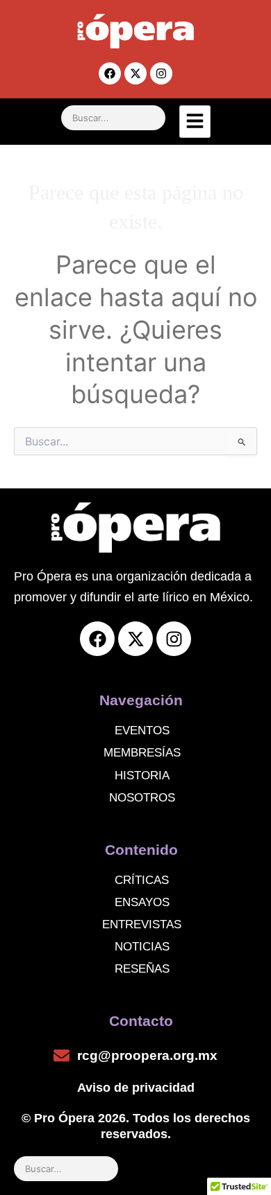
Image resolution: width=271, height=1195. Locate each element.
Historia (142, 775)
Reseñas (142, 968)
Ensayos (142, 902)
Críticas (142, 880)
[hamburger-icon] (195, 121)
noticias (142, 946)
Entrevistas (141, 924)
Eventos (142, 730)
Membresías (142, 752)
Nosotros (142, 797)
